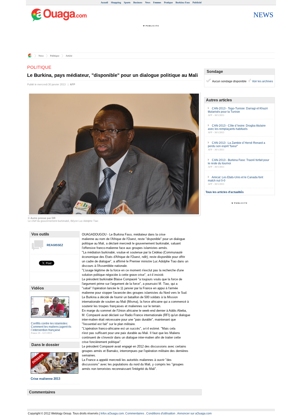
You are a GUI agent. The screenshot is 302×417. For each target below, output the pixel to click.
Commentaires (134, 413)
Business (137, 2)
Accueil (104, 2)
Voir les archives (262, 81)
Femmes (157, 2)
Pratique (168, 2)
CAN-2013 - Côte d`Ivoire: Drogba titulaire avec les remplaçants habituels (237, 127)
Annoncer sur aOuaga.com (194, 413)
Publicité (197, 2)
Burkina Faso (183, 2)
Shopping (116, 2)
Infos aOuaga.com (112, 413)
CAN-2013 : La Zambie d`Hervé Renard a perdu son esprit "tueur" (236, 144)
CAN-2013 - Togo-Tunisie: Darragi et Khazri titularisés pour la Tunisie (238, 110)
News (147, 2)
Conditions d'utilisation (160, 413)
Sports (127, 2)
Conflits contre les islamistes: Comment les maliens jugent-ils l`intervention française (51, 327)
